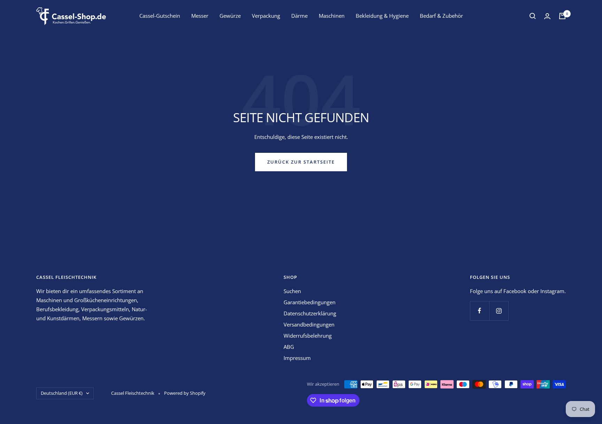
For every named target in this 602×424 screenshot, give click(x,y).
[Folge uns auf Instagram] (498, 310)
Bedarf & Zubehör (441, 15)
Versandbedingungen (309, 324)
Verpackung (266, 15)
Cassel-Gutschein (159, 15)
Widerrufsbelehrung (308, 335)
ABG (289, 346)
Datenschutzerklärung (310, 313)
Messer (199, 15)
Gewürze (230, 15)
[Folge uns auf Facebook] (479, 310)
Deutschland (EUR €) (62, 393)
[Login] (547, 16)
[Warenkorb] (562, 16)
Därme (299, 15)
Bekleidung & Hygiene (382, 15)
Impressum (297, 357)
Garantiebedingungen (309, 302)
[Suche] (533, 16)
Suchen (292, 291)
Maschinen (332, 15)
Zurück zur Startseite (301, 162)
